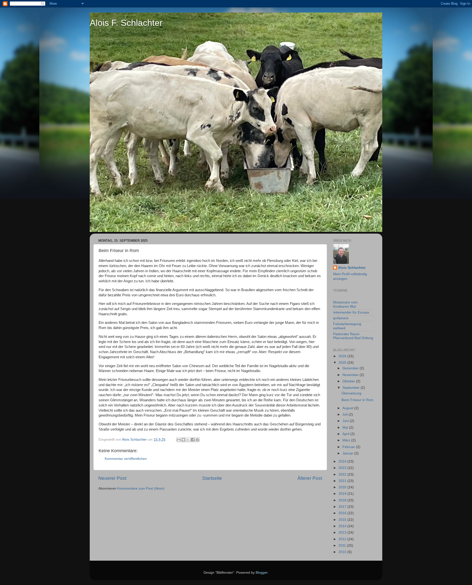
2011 (343, 545)
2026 (343, 356)
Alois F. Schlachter (126, 23)
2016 (343, 513)
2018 (343, 500)
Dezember (351, 368)
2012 (343, 539)
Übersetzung (351, 393)
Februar (349, 447)
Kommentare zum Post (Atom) (140, 488)
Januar (348, 453)
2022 (343, 474)
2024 (343, 461)
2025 (343, 362)
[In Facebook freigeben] (192, 439)
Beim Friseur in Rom (357, 400)
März (346, 440)
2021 (343, 481)
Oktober (349, 381)
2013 (343, 532)
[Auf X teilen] (188, 439)
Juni (346, 421)
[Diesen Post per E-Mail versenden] (178, 439)
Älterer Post (309, 478)
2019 (343, 493)
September (351, 388)
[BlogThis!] (183, 439)
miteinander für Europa (351, 312)
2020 (343, 487)
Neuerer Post (112, 478)
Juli (345, 414)
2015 (343, 520)
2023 (343, 468)
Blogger (261, 572)
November (351, 375)
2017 (343, 507)
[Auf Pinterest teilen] (197, 439)
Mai (345, 427)
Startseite (212, 478)
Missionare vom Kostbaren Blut (345, 304)
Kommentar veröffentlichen (126, 459)
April (346, 434)
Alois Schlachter (352, 268)
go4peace (341, 318)
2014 (343, 526)
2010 (343, 552)
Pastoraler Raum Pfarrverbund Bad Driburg (353, 336)
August (348, 408)
